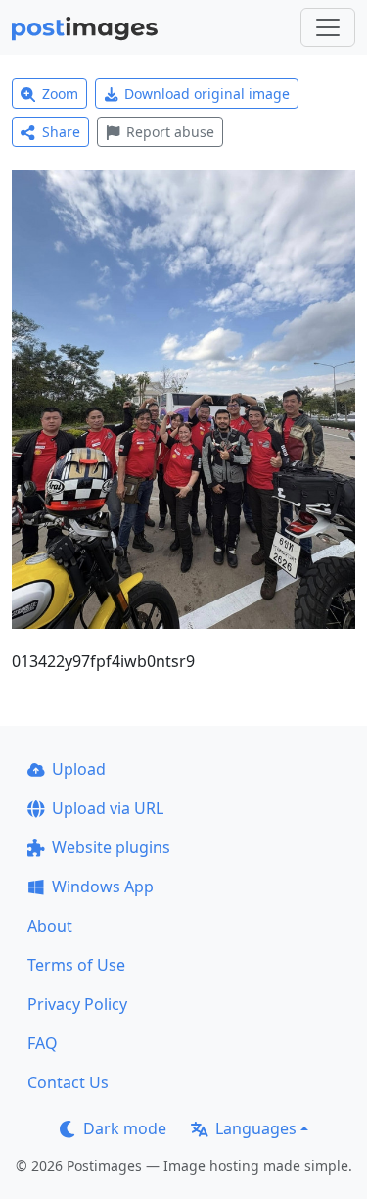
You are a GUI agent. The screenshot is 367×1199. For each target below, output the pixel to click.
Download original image (207, 93)
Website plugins (111, 847)
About (49, 925)
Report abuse (170, 131)
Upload (79, 769)
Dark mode (124, 1128)
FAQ (42, 1043)
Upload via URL (107, 808)
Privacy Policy (77, 1004)
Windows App (103, 886)
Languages (256, 1128)
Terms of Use (76, 965)
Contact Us (68, 1082)
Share (61, 131)
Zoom (60, 93)
